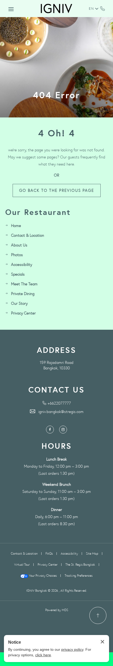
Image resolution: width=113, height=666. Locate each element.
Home (16, 225)
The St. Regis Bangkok (80, 564)
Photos (17, 254)
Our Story (19, 303)
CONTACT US (56, 389)
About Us (19, 244)
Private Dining (22, 293)
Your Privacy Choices (42, 575)
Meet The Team (24, 283)
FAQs (49, 553)
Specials (18, 274)
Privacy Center (23, 313)
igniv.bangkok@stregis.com (61, 411)
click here (43, 655)
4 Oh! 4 (56, 133)
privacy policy (72, 649)
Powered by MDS (56, 610)
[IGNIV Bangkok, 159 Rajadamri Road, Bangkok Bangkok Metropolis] (56, 8)
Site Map (92, 553)
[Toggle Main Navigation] (11, 9)
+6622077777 (102, 8)
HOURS (57, 446)
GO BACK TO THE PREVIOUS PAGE (56, 190)
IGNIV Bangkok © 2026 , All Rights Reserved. (56, 590)
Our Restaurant (38, 212)
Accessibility (21, 264)
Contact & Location (27, 235)
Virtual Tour (22, 564)
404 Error (56, 95)
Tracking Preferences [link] (79, 575)
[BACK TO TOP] (97, 615)
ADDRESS (56, 350)
